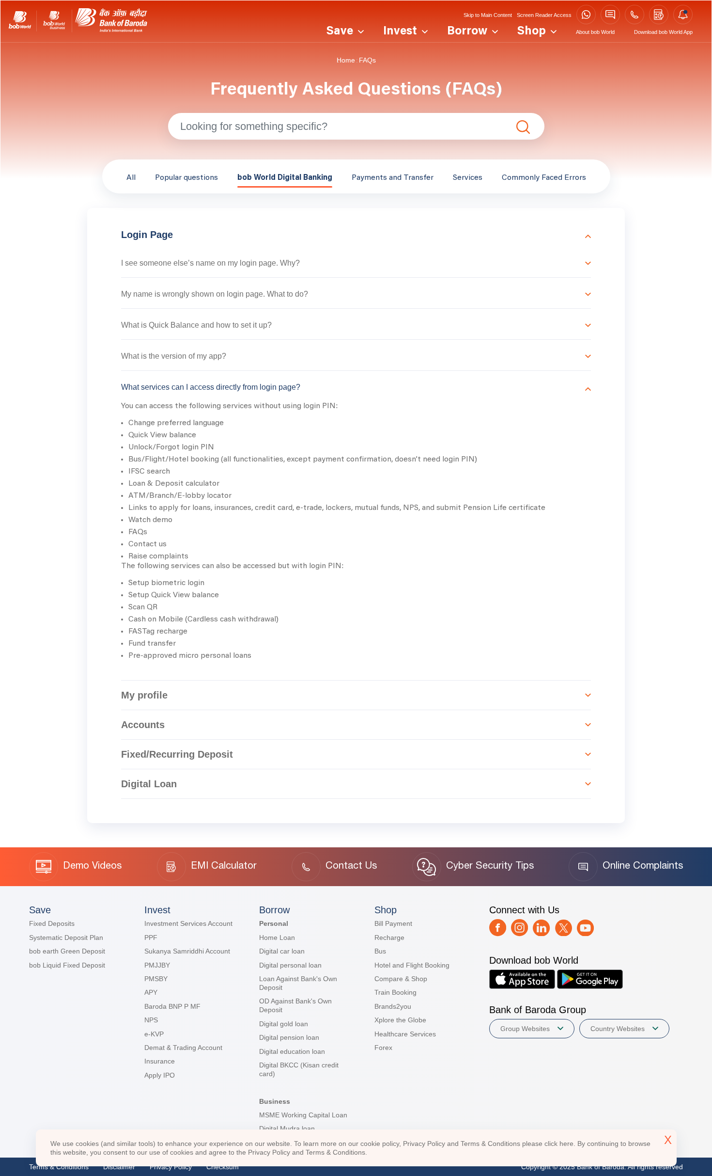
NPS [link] (151, 1020)
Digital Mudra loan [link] (287, 1128)
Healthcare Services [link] (405, 1034)
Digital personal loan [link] (290, 965)
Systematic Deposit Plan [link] (66, 937)
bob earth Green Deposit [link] (67, 951)
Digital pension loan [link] (289, 1037)
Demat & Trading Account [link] (183, 1047)
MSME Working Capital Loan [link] (303, 1115)
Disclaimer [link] (119, 1167)
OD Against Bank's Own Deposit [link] (295, 1005)
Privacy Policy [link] (171, 1167)
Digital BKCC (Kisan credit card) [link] (299, 1069)
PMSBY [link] (156, 979)
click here (558, 1143)
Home (346, 60)
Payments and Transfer (392, 178)
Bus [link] (380, 951)
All (131, 178)
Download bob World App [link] (663, 32)
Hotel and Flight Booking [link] (411, 965)
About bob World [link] (595, 32)
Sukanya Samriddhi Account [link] (187, 951)
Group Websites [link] (525, 1029)
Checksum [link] (222, 1167)
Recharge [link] (389, 937)
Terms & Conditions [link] (59, 1167)
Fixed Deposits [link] (52, 923)
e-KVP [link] (154, 1034)
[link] (19, 21)
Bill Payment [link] (393, 923)
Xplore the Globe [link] (400, 1020)
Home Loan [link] (277, 937)
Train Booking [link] (395, 992)
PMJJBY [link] (157, 965)
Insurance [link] (159, 1061)
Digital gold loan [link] (283, 1024)
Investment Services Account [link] (188, 923)
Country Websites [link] (617, 1029)
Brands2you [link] (392, 1006)
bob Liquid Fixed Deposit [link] (67, 965)
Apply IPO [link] (159, 1075)
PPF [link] (150, 937)
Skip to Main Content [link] (488, 15)
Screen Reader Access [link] (544, 15)
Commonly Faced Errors (544, 178)
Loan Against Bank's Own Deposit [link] (298, 983)
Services (467, 178)
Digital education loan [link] (292, 1051)
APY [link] (150, 992)
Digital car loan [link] (282, 951)
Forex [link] (383, 1047)
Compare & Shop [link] (400, 979)
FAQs (367, 60)
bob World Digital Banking (284, 178)
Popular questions (186, 178)
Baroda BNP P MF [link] (172, 1006)
